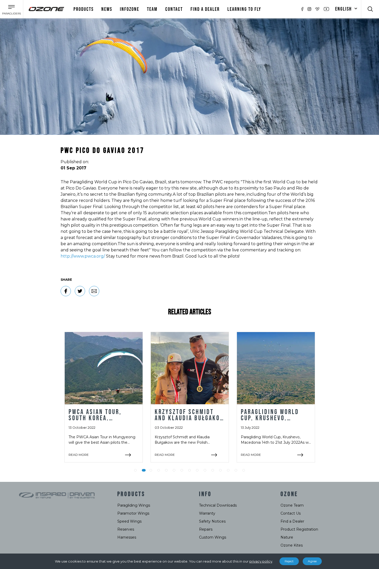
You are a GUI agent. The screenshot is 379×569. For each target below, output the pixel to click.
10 (205, 470)
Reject (289, 561)
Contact (174, 9)
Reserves (125, 529)
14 (236, 470)
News (106, 9)
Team (152, 9)
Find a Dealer (292, 521)
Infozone (129, 9)
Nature (287, 537)
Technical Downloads (218, 505)
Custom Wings (212, 537)
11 (212, 470)
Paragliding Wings (133, 505)
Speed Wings (129, 521)
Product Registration (299, 529)
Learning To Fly (244, 9)
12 (220, 470)
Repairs (205, 529)
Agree (312, 561)
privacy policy (260, 561)
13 (228, 470)
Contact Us (291, 513)
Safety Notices (212, 521)
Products (83, 9)
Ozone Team (292, 505)
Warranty (207, 513)
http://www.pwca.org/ (83, 256)
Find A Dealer (205, 9)
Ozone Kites (292, 545)
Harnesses (126, 537)
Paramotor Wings (133, 513)
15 (243, 470)
